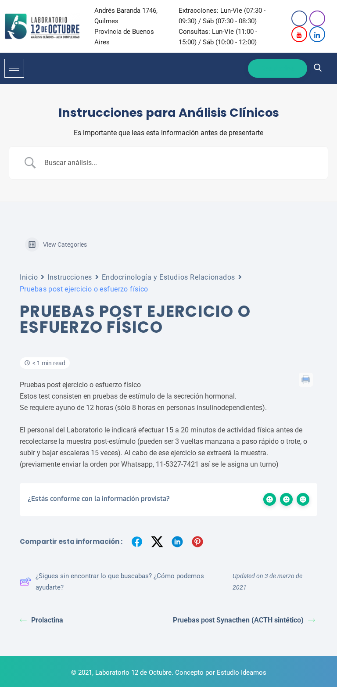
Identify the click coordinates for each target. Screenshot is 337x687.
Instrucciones (69, 277)
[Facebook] (299, 18)
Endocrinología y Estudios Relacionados (168, 277)
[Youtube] (299, 34)
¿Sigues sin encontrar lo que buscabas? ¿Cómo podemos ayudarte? (120, 581)
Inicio (29, 277)
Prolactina (47, 620)
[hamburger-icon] (14, 68)
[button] (317, 68)
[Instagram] (317, 18)
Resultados (277, 68)
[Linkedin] (317, 34)
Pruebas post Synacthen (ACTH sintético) (238, 620)
